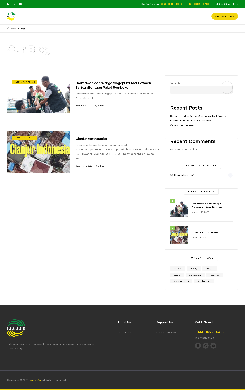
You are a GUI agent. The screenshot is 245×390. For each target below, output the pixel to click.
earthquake (195, 275)
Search (175, 83)
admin (101, 106)
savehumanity (181, 281)
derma (177, 275)
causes (177, 268)
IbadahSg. (35, 380)
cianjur (209, 268)
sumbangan (204, 281)
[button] (224, 16)
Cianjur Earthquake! (91, 138)
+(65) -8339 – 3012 (170, 4)
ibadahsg (215, 275)
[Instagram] (14, 4)
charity (193, 268)
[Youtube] (20, 4)
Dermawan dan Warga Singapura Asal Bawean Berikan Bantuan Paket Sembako (113, 85)
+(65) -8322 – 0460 (197, 4)
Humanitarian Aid (24, 82)
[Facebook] (8, 4)
